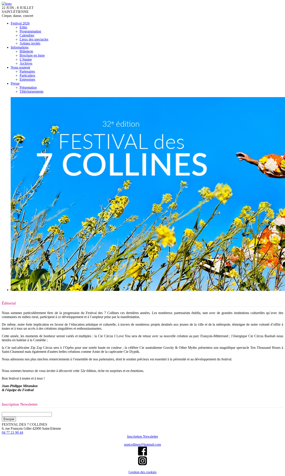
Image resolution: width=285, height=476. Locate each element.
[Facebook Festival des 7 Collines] (142, 454)
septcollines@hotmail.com (142, 444)
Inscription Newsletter (142, 436)
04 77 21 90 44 (12, 432)
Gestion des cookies (142, 472)
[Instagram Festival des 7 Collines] (142, 464)
